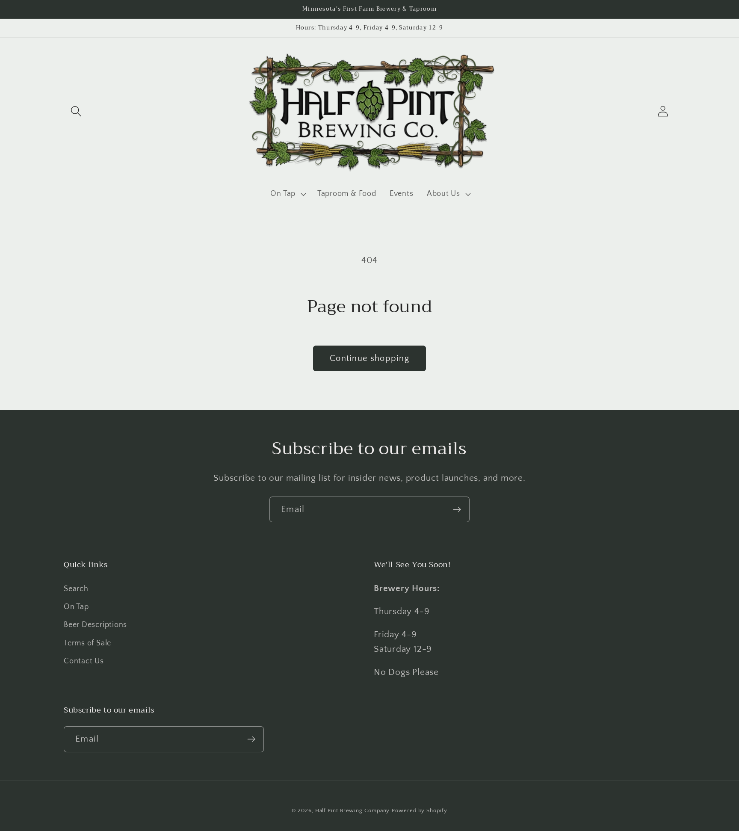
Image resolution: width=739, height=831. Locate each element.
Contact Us (84, 661)
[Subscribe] (457, 510)
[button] (76, 111)
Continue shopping (369, 358)
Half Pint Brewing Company (352, 810)
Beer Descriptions (95, 625)
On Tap (76, 607)
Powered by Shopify (419, 810)
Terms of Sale (87, 643)
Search (76, 589)
